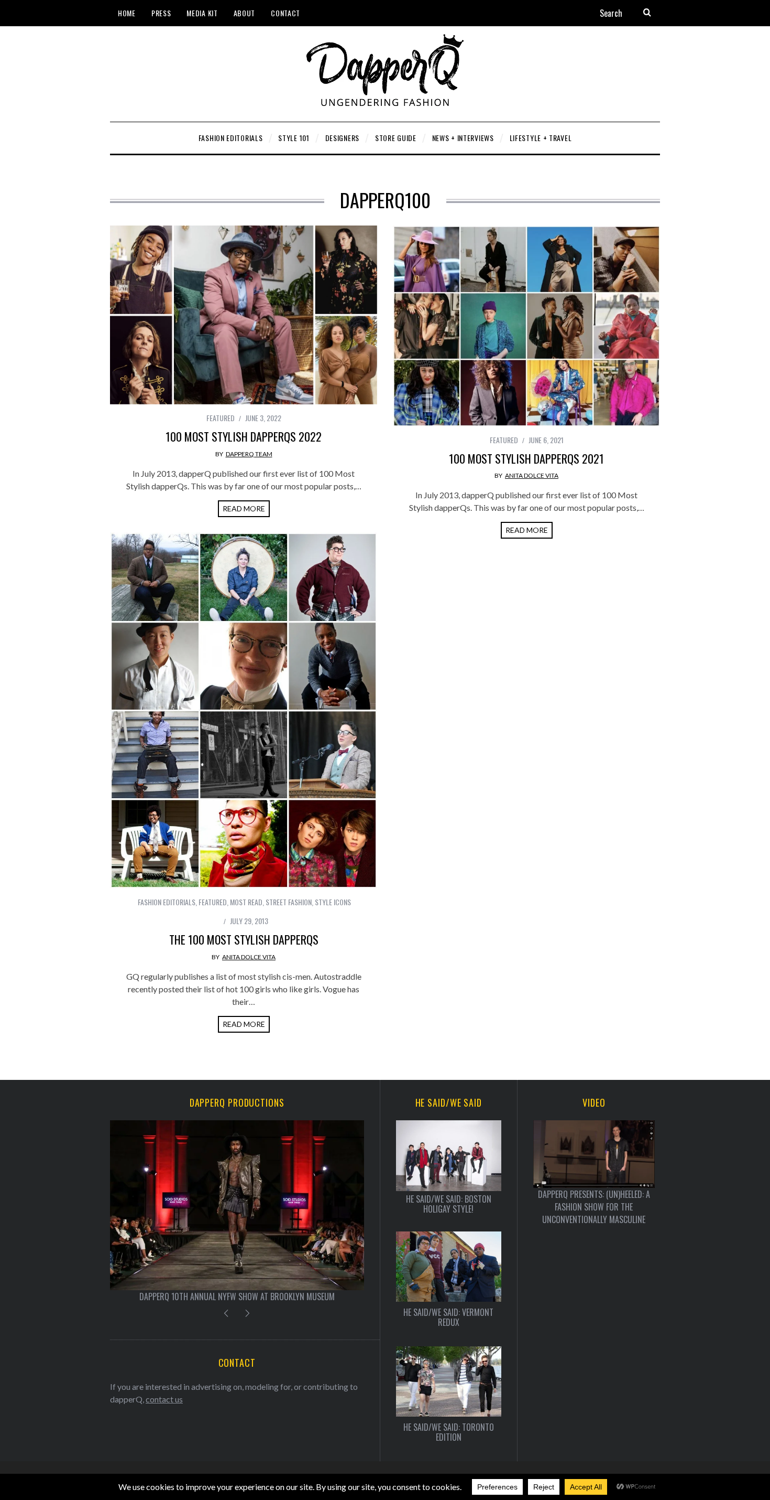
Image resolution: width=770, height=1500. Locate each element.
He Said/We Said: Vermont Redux (448, 1317)
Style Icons (333, 901)
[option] (237, 1211)
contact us (164, 1399)
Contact (285, 12)
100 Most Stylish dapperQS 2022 (244, 436)
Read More (244, 508)
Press (161, 12)
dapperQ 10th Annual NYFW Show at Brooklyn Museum (237, 1296)
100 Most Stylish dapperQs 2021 (526, 458)
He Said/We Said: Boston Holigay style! (448, 1204)
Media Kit (201, 12)
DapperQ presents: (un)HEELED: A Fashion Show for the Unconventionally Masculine (594, 1207)
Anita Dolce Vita (531, 475)
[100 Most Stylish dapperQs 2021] (526, 326)
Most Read (246, 901)
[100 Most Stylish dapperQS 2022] (243, 315)
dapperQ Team (249, 454)
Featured (220, 417)
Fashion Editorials (166, 901)
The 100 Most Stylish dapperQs (243, 939)
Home (127, 12)
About (245, 12)
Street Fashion (289, 901)
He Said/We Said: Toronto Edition (448, 1432)
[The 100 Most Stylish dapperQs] (243, 710)
